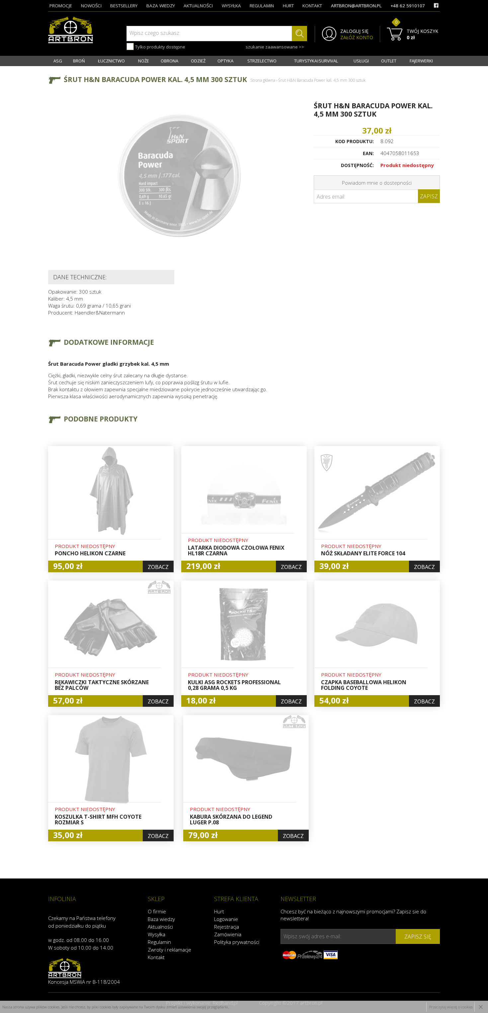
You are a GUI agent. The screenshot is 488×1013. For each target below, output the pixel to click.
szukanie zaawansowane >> (275, 47)
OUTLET (388, 61)
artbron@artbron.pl (356, 6)
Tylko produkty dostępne (159, 47)
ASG (57, 61)
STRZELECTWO (262, 61)
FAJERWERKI (421, 61)
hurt (288, 6)
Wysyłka (156, 934)
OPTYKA (225, 61)
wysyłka (231, 6)
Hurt (219, 911)
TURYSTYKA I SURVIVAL (316, 61)
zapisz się (417, 936)
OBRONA (169, 61)
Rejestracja (226, 926)
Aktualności (160, 926)
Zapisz (429, 196)
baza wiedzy (160, 6)
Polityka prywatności (236, 942)
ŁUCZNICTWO (111, 61)
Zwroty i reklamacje (169, 949)
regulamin (262, 6)
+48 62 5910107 (407, 6)
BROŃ (79, 61)
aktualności (198, 6)
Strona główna (262, 80)
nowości (91, 6)
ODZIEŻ (198, 61)
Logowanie (226, 919)
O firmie (157, 911)
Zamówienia (227, 934)
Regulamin (159, 942)
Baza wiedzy (161, 919)
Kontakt (156, 957)
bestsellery (123, 6)
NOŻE (143, 61)
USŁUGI (361, 61)
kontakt (312, 6)
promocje (60, 6)
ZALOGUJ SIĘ (354, 31)
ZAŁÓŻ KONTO (356, 38)
